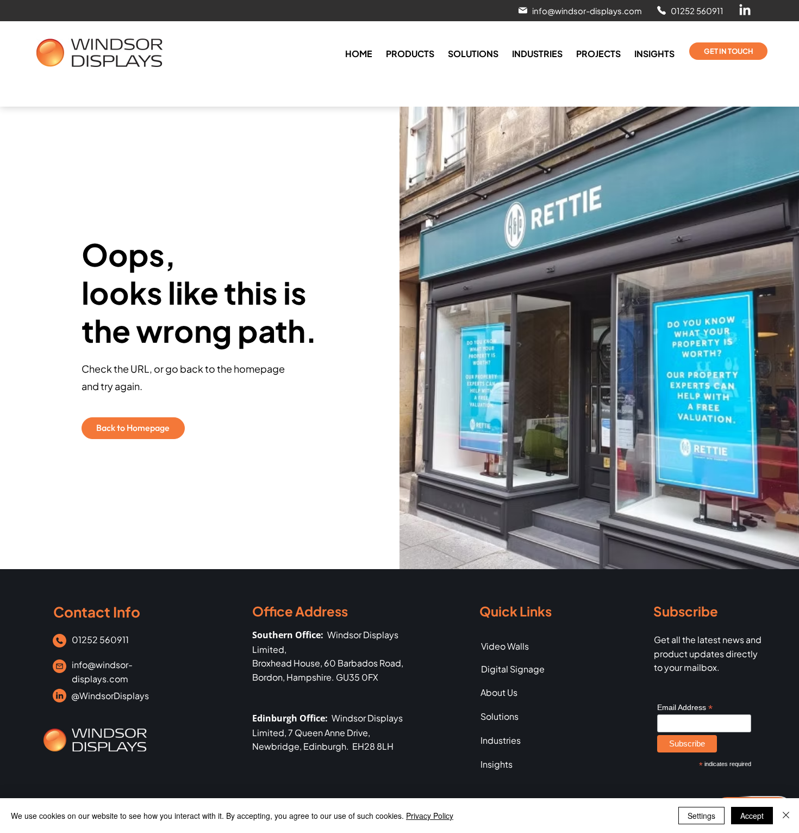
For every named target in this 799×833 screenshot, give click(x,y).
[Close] (785, 815)
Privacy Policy (429, 815)
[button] (579, 10)
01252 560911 (100, 639)
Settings (701, 815)
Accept (752, 815)
